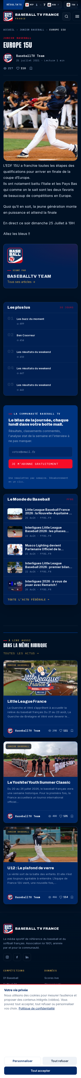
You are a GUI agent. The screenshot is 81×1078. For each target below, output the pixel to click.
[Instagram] (7, 957)
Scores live (51, 978)
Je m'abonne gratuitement (35, 464)
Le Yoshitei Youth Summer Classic (38, 782)
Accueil (9, 29)
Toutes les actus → (21, 653)
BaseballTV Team (30, 56)
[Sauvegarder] (31, 68)
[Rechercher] (66, 16)
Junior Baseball (32, 29)
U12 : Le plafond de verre (30, 868)
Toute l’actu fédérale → (28, 599)
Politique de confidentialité (37, 1008)
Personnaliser (23, 1061)
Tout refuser (60, 1061)
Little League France (27, 701)
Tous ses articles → (21, 282)
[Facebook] (17, 957)
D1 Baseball (10, 978)
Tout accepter (40, 1070)
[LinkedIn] (27, 957)
